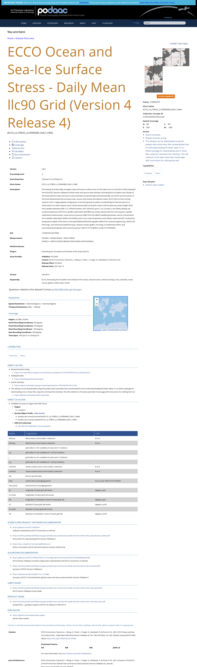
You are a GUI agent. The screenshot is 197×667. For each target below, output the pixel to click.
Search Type (137, 20)
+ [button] (97, 299)
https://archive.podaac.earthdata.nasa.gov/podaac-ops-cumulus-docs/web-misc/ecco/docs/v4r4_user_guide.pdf (57, 588)
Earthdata (84, 2)
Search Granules (153, 135)
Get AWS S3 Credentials (27, 426)
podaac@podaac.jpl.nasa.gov (66, 289)
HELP (94, 23)
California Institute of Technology (22, 12)
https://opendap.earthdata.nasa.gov (29, 379)
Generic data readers (155, 185)
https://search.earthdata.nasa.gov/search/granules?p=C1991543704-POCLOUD (45, 385)
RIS (42, 647)
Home (23, 23)
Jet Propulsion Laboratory (22, 10)
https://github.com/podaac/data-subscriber (31, 395)
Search (146, 20)
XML (91, 647)
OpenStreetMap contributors (118, 330)
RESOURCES (69, 23)
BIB (66, 647)
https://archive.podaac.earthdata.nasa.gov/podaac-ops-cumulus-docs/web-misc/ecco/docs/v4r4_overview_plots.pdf (59, 601)
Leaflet (104, 330)
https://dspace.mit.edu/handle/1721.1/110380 (31, 574)
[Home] (63, 11)
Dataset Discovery (25, 38)
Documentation (44, 426)
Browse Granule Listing (156, 138)
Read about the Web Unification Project (157, 2)
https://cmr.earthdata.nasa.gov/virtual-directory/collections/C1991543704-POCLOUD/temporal (52, 372)
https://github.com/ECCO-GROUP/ (26, 527)
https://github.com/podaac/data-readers (29, 615)
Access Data (52, 23)
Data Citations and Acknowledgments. (77, 653)
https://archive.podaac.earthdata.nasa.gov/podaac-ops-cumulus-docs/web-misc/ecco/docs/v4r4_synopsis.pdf (56, 566)
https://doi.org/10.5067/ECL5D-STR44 (61, 638)
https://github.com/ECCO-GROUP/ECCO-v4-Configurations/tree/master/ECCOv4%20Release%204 (51, 557)
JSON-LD (116, 647)
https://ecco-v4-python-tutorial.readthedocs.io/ (32, 544)
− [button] (97, 303)
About (83, 23)
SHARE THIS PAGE (179, 43)
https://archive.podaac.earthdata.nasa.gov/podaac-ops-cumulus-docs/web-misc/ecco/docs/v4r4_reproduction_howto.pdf (61, 535)
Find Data (37, 23)
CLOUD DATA (107, 23)
